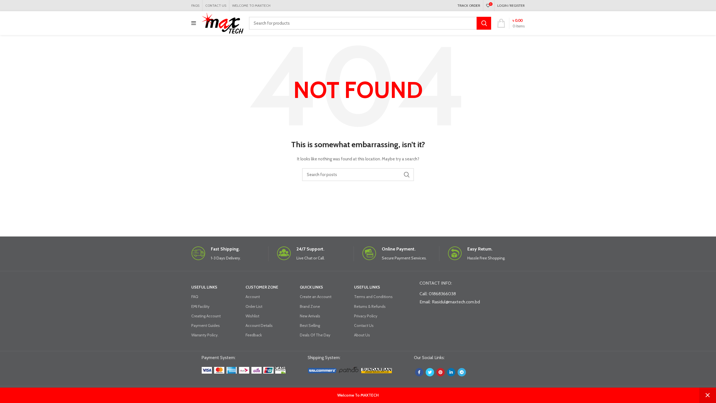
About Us (362, 335)
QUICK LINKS (311, 287)
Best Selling (310, 325)
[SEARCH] (484, 23)
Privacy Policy (365, 315)
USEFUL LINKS (204, 287)
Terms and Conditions (373, 296)
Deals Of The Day (315, 335)
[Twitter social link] (430, 372)
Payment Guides (205, 325)
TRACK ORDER (468, 5)
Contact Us (364, 325)
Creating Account (206, 315)
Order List (254, 306)
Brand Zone (310, 306)
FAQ (194, 296)
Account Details (259, 325)
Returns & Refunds (370, 306)
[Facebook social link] (419, 372)
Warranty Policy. (204, 335)
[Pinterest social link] (440, 372)
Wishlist (252, 315)
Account (253, 296)
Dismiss (707, 395)
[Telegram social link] (462, 372)
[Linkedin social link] (451, 372)
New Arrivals (310, 315)
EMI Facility (200, 306)
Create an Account (315, 296)
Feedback (254, 335)
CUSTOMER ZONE (262, 287)
